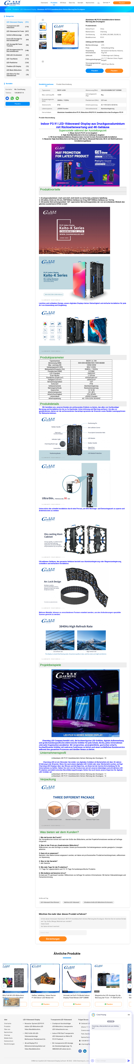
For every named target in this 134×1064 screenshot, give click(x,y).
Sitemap (7, 1035)
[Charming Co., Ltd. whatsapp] (12, 98)
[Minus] (129, 1014)
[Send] (128, 1060)
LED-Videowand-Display (18, 22)
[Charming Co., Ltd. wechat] (17, 98)
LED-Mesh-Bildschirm (18, 70)
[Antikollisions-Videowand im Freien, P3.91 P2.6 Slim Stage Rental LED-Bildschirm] (82, 978)
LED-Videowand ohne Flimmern (50, 902)
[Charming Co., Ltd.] (12, 3)
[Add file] (92, 1060)
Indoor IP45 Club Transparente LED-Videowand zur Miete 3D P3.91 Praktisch (63, 1036)
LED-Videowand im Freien (18, 31)
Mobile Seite (8, 1038)
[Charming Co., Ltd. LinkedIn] (85, 1051)
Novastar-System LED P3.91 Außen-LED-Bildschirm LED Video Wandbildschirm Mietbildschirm (34, 1027)
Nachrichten (8, 1032)
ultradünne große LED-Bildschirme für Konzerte (98, 902)
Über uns (7, 1029)
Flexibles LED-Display (18, 66)
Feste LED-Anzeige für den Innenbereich (18, 39)
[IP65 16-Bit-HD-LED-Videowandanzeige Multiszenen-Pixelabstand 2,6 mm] (19, 978)
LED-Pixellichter (18, 62)
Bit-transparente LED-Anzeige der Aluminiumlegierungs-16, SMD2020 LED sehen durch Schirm (62, 1046)
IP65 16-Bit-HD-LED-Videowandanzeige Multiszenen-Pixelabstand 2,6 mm (35, 1036)
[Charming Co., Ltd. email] (7, 98)
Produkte (7, 1026)
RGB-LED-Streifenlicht (18, 55)
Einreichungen (53, 939)
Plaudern (122, 3)
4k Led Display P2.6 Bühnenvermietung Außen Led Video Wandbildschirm (35, 1046)
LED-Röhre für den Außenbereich (18, 74)
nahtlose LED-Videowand (71, 902)
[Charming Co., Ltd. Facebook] (80, 1051)
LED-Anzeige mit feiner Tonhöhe (18, 45)
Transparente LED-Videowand (18, 26)
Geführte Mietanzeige (18, 35)
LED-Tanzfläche (18, 59)
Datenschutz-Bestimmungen (9, 1042)
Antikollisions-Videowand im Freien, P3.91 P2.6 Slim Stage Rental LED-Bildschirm (80, 997)
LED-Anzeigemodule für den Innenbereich (18, 50)
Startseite (7, 1023)
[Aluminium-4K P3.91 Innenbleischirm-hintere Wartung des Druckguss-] (65, 36)
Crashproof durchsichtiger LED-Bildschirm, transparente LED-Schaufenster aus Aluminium (62, 1027)
